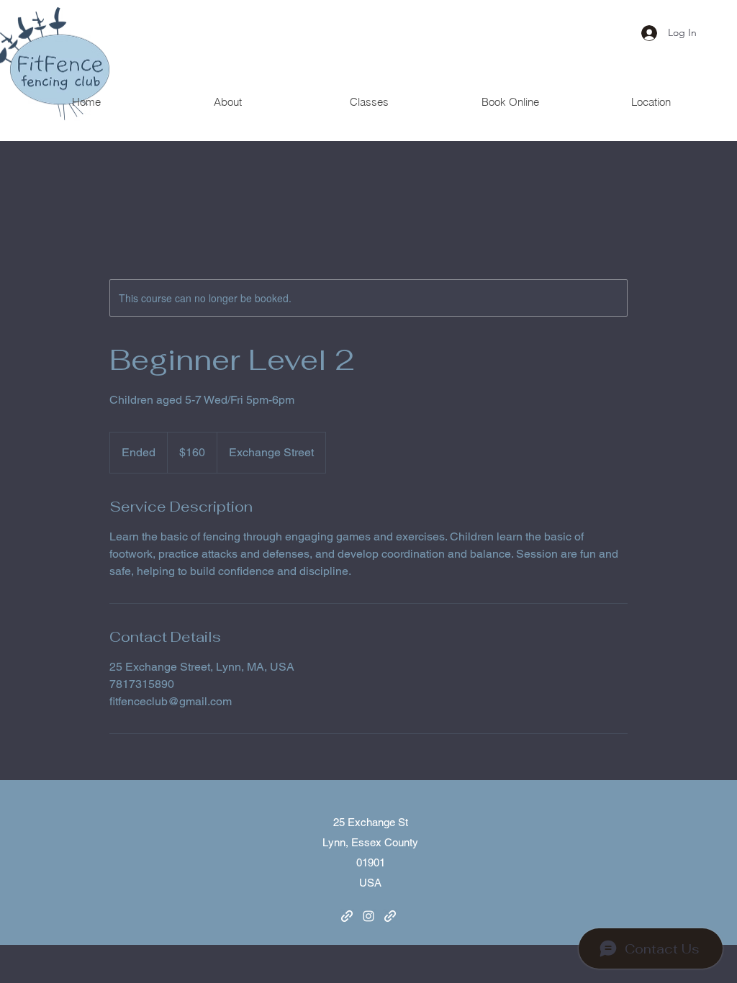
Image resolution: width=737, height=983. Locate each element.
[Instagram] (368, 916)
